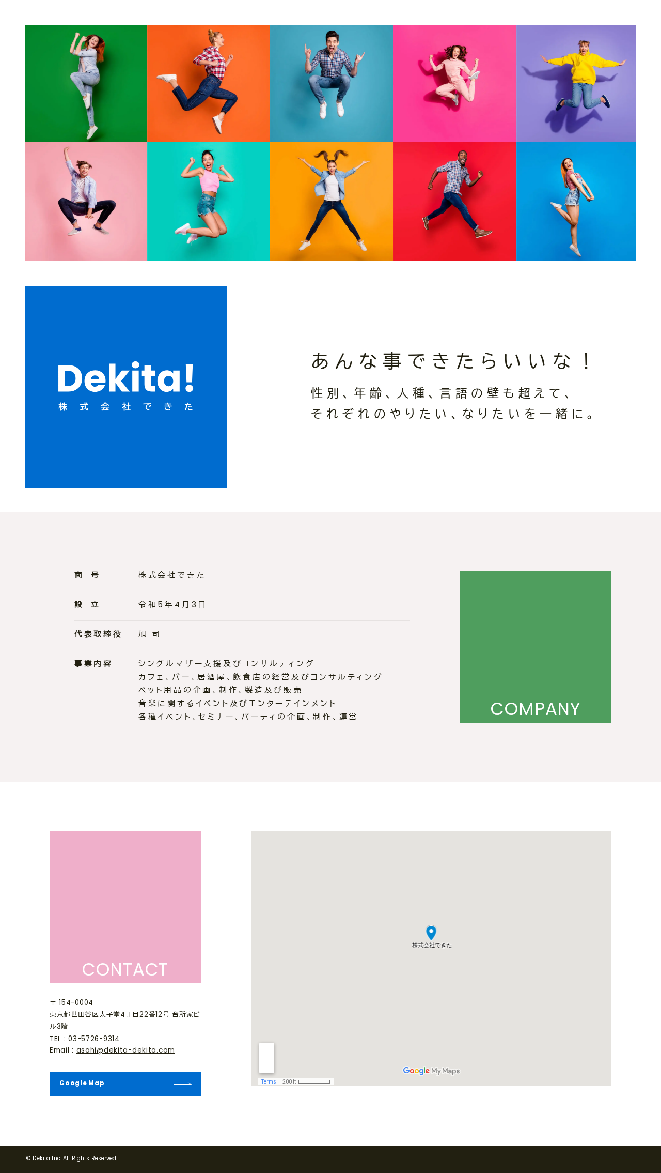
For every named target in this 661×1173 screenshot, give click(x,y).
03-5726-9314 (94, 1039)
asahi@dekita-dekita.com (125, 1050)
